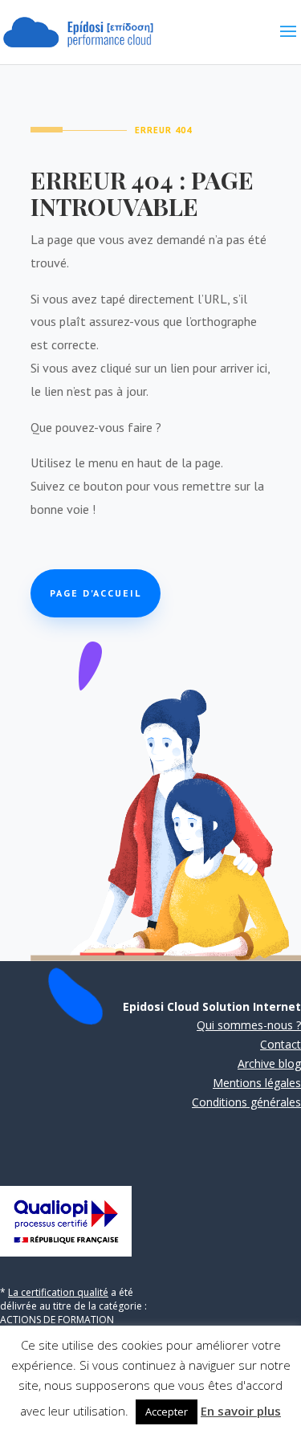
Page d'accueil (95, 593)
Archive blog (269, 1063)
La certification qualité (58, 1292)
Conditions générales (246, 1102)
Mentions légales (257, 1082)
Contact (280, 1044)
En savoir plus (241, 1411)
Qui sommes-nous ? (249, 1025)
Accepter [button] (166, 1411)
